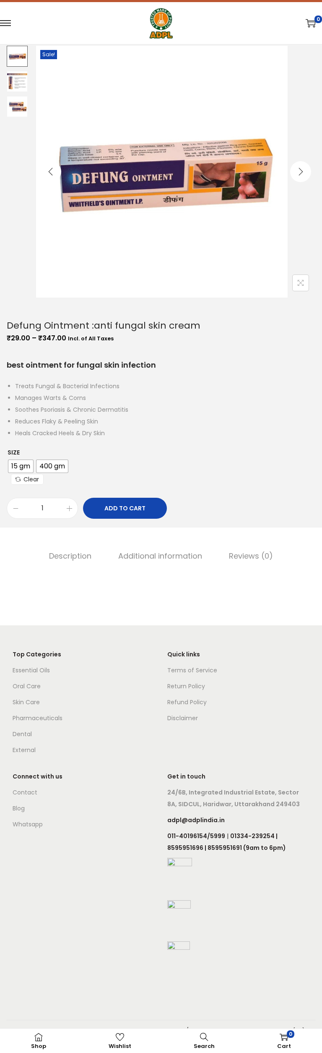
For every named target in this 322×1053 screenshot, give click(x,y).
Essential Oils (31, 670)
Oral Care (27, 686)
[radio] (20, 466)
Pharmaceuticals (37, 718)
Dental (22, 734)
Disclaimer (182, 718)
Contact (25, 792)
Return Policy (186, 686)
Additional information (160, 556)
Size (14, 452)
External (24, 750)
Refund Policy (187, 702)
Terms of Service (192, 670)
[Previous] (50, 171)
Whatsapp (28, 824)
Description (70, 556)
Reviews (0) (251, 556)
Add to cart (124, 508)
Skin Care (26, 702)
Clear (31, 479)
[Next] (300, 171)
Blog (19, 808)
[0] (311, 23)
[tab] (70, 556)
